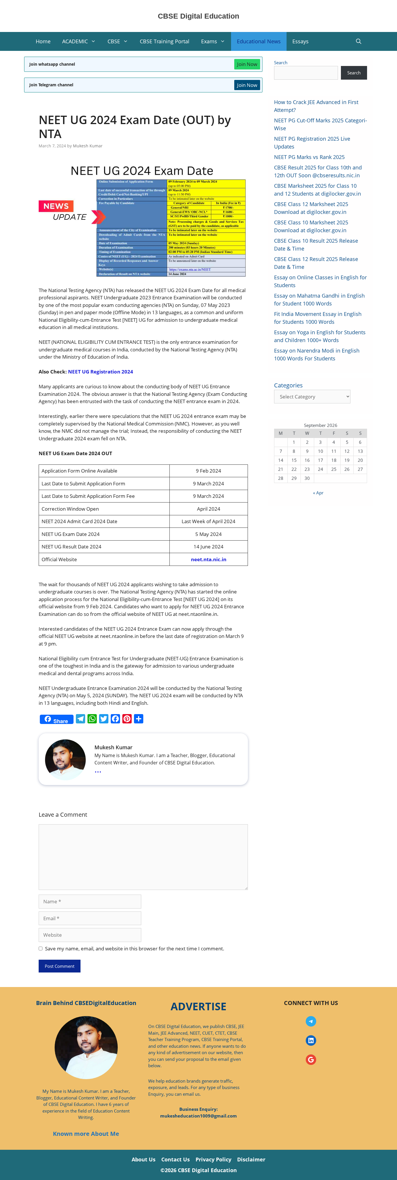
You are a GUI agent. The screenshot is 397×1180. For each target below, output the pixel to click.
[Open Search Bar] (358, 41)
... (97, 769)
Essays (300, 41)
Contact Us (175, 1159)
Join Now (247, 64)
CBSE (114, 41)
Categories (288, 385)
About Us (143, 1159)
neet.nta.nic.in (208, 559)
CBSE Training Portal (164, 41)
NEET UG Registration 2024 (100, 371)
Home (43, 41)
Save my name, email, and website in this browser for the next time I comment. (134, 948)
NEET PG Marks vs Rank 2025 (309, 156)
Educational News (259, 41)
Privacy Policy (213, 1159)
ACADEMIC (75, 41)
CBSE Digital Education (198, 16)
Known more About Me (86, 1134)
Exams (209, 41)
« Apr (318, 493)
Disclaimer (251, 1159)
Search (280, 62)
